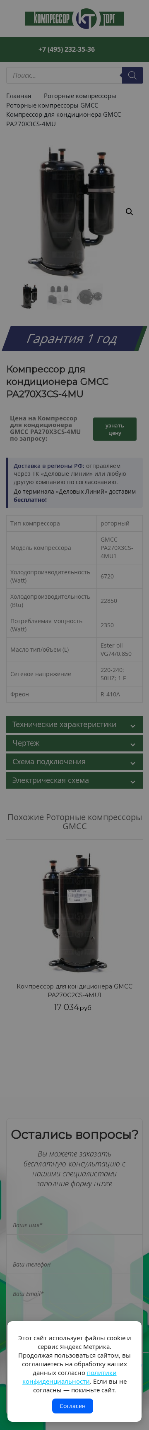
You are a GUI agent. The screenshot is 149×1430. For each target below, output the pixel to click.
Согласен (73, 1406)
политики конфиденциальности (69, 1376)
